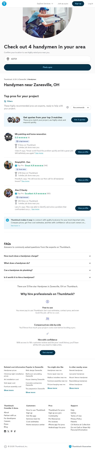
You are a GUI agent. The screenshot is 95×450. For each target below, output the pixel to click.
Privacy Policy (76, 419)
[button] (19, 165)
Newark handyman (76, 370)
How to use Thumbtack (35, 410)
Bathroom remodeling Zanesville (34, 375)
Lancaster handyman (76, 374)
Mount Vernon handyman (78, 377)
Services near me (33, 419)
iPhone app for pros (56, 425)
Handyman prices (10, 370)
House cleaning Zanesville (35, 379)
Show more (8, 390)
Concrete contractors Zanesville (34, 384)
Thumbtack (8, 79)
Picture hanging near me (56, 384)
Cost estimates (32, 422)
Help (72, 410)
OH (15, 79)
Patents (74, 422)
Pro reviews (53, 422)
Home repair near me (55, 374)
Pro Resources (54, 419)
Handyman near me (54, 370)
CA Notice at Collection (80, 425)
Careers (7, 421)
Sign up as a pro (55, 413)
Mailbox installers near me (57, 377)
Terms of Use (76, 416)
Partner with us (10, 415)
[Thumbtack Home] (4, 3)
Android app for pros (56, 427)
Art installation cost (11, 379)
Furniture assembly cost (12, 386)
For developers (10, 418)
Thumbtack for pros (56, 410)
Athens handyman (75, 384)
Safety (73, 413)
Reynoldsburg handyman (78, 381)
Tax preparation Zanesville (35, 389)
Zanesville (22, 79)
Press (6, 424)
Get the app (31, 416)
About (6, 412)
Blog (6, 427)
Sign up (29, 413)
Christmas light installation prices (14, 375)
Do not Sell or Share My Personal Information (80, 428)
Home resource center (35, 425)
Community (53, 416)
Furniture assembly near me (57, 381)
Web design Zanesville (34, 370)
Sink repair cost (9, 383)
